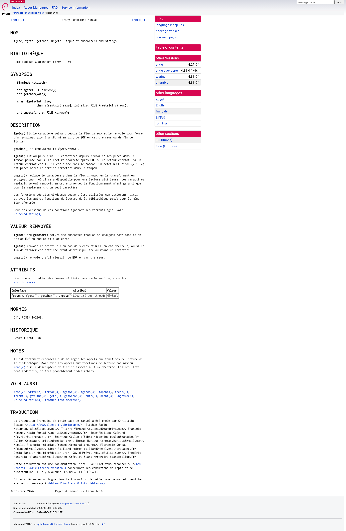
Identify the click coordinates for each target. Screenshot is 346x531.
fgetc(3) (17, 19)
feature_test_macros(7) (63, 400)
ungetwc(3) (125, 396)
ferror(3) (52, 392)
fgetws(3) (88, 392)
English (161, 105)
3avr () (166, 146)
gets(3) (55, 396)
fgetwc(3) (70, 392)
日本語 (160, 117)
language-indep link (170, 25)
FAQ (55, 7)
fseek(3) (20, 396)
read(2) (19, 367)
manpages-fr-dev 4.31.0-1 (74, 503)
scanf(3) (106, 396)
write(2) (34, 392)
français (162, 111)
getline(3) (38, 396)
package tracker (167, 31)
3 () (164, 140)
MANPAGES (17, 1)
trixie (159, 64)
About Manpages (36, 7)
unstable (18, 12)
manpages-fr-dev (34, 12)
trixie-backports (167, 70)
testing (161, 76)
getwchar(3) (73, 396)
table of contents (170, 47)
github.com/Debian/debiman (53, 524)
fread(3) (121, 392)
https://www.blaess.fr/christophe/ (54, 424)
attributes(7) (24, 282)
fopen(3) (105, 392)
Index (16, 7)
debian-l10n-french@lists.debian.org (76, 483)
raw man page (166, 37)
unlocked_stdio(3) (28, 214)
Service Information (75, 7)
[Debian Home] (5, 8)
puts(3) (91, 396)
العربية (160, 99)
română (161, 123)
